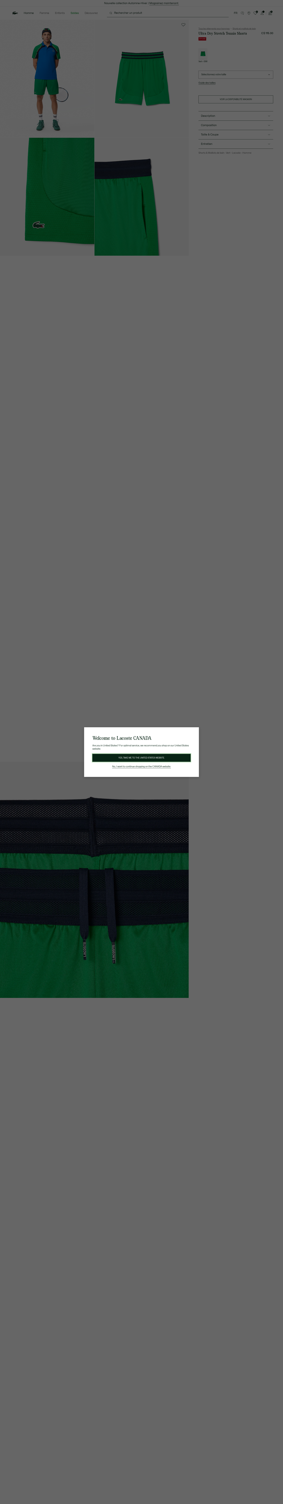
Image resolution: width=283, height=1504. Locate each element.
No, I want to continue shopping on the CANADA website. (141, 767)
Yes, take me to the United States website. (141, 758)
